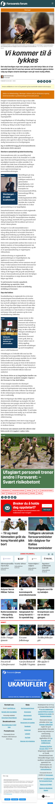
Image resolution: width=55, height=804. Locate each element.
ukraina (29, 490)
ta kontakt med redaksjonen (46, 740)
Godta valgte (14, 799)
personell (33, 493)
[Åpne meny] (52, 4)
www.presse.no (46, 769)
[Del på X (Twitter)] (41, 81)
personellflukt (12, 493)
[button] (49, 554)
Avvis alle (7, 799)
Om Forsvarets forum (27, 708)
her (40, 96)
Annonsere (27, 712)
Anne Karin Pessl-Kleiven (9, 718)
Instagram (27, 730)
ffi (38, 490)
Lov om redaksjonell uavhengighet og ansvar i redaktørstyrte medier (46, 712)
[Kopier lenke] (50, 81)
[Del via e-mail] (47, 81)
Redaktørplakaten (45, 716)
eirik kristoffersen (46, 490)
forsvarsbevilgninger (18, 490)
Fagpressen (49, 775)
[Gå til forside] (14, 3)
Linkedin (27, 734)
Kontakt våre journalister (9, 712)
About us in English (46, 784)
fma (34, 490)
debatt (4, 493)
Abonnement (28, 715)
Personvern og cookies (27, 722)
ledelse (40, 493)
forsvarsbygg (6, 490)
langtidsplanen (23, 493)
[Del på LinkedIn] (44, 81)
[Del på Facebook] (38, 81)
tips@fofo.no (11, 708)
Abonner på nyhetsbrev (27, 741)
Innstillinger (50, 803)
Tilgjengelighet (27, 719)
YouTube (27, 737)
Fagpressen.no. (9, 794)
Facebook (27, 726)
